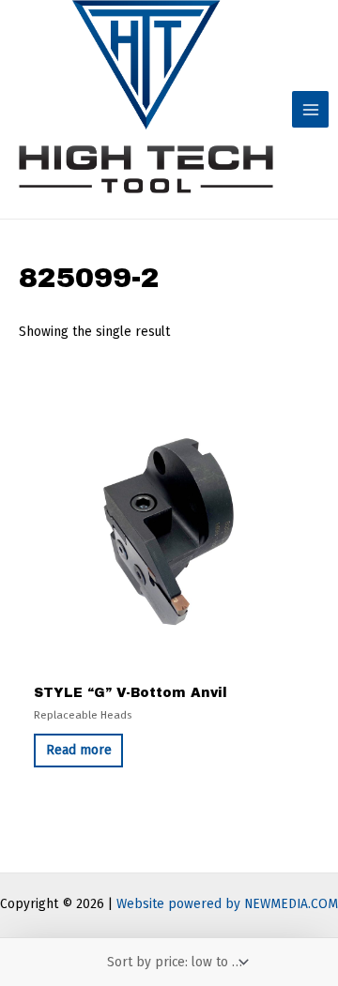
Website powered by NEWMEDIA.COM (227, 904)
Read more (79, 750)
